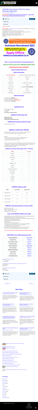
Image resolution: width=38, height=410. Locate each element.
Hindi (31, 237)
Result (3, 394)
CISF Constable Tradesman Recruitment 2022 (8, 304)
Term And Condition (29, 406)
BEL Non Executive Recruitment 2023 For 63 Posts (26, 304)
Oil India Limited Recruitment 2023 (10, 292)
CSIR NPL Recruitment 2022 (9, 259)
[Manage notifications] (35, 408)
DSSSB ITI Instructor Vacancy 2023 (27, 316)
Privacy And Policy (29, 407)
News (3, 388)
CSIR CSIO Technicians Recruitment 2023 (10, 328)
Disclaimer (29, 405)
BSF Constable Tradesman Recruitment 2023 (25, 293)
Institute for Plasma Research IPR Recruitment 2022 (27, 328)
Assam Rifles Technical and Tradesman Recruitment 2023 (9, 317)
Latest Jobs (4, 386)
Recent (3, 392)
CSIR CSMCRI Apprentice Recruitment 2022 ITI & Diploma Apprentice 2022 (14, 263)
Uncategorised (4, 397)
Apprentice (4, 383)
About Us (29, 403)
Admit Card (4, 380)
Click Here (29, 239)
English (28, 237)
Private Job (4, 391)
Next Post (31, 283)
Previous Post (7, 283)
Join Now (32, 21)
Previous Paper (4, 389)
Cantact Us (29, 404)
